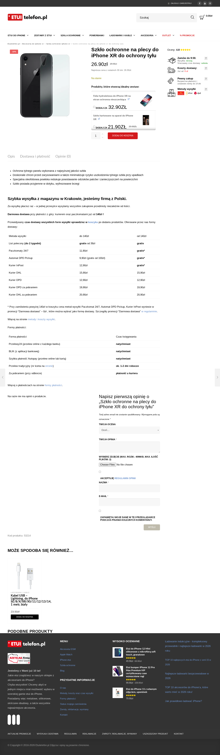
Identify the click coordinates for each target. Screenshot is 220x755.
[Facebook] (199, 3)
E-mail (103, 496)
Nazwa (104, 482)
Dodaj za (111, 106)
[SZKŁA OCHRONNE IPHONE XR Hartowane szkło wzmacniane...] (217, 378)
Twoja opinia (108, 439)
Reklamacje (89, 734)
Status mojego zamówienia (73, 704)
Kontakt (63, 714)
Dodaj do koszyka (122, 136)
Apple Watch (66, 654)
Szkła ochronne (67, 665)
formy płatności (53, 385)
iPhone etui (65, 660)
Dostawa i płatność (35, 156)
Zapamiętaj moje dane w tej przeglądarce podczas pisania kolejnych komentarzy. (127, 518)
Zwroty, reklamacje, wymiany (74, 709)
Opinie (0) (63, 156)
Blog (62, 670)
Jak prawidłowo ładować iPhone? (183, 701)
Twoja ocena (107, 424)
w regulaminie (149, 311)
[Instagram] (210, 3)
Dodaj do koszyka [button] (24, 617)
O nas (63, 688)
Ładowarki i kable (20, 592)
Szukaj (192, 17)
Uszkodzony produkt (155, 734)
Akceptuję (118, 478)
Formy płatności (68, 698)
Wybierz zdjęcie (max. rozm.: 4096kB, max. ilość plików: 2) (128, 458)
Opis (11, 156)
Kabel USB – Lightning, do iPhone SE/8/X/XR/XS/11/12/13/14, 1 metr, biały (31, 600)
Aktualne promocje (19, 734)
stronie (49, 366)
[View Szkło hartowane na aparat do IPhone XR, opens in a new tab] (99, 118)
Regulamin (70, 734)
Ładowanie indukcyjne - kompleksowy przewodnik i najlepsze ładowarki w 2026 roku (188, 646)
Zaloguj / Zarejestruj (181, 3)
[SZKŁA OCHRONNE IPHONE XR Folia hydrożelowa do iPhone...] (2, 378)
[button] (146, 100)
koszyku (93, 222)
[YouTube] (205, 3)
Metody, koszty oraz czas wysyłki (76, 693)
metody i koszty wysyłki (41, 319)
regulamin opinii (125, 478)
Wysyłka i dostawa (47, 734)
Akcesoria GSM (68, 649)
